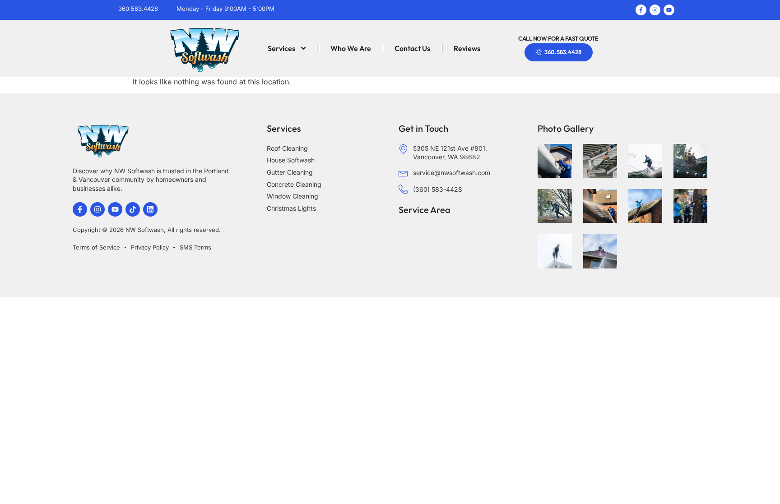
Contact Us (412, 48)
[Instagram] (655, 10)
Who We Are (350, 48)
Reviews (467, 48)
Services (281, 48)
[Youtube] (669, 10)
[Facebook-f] (641, 10)
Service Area (424, 209)
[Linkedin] (150, 209)
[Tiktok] (132, 209)
